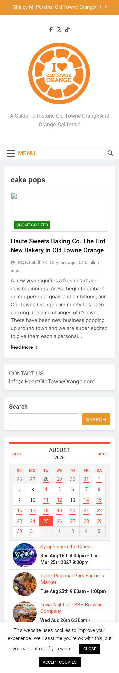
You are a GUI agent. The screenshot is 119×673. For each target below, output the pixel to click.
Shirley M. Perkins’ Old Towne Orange (54, 7)
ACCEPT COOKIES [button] (60, 662)
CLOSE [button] (89, 648)
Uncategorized (32, 225)
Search (18, 406)
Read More (22, 347)
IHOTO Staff (28, 262)
